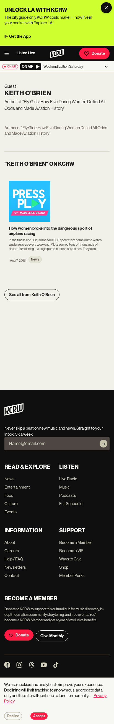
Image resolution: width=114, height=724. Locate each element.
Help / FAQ (13, 559)
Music (64, 487)
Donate (98, 53)
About (9, 542)
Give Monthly (52, 635)
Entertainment (17, 487)
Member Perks (71, 575)
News (9, 478)
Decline (13, 716)
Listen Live (26, 53)
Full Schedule (70, 503)
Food (8, 495)
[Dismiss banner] (106, 7)
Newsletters (15, 567)
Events (10, 511)
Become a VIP (71, 550)
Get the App (20, 36)
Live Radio (68, 478)
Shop (63, 567)
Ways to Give (70, 559)
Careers (11, 550)
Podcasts (67, 495)
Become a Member (75, 542)
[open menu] (8, 53)
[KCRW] (14, 414)
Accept (39, 716)
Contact (11, 575)
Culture (11, 503)
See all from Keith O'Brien (32, 294)
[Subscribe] (103, 444)
